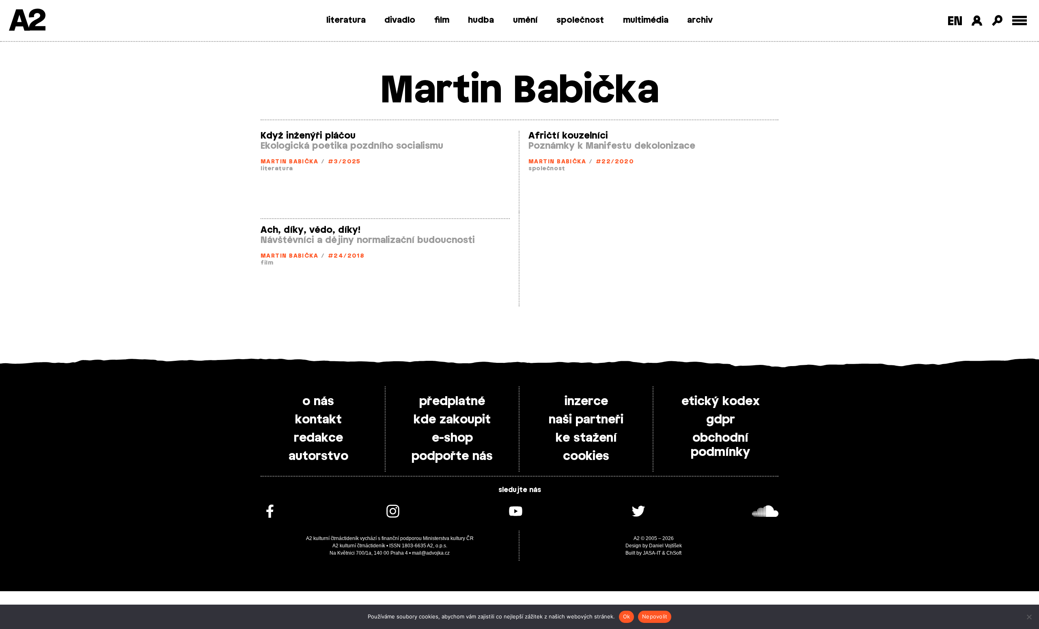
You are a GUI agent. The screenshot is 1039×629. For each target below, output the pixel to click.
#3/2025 (344, 161)
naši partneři (586, 419)
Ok (626, 616)
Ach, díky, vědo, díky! (310, 230)
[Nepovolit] (1029, 617)
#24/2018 (346, 256)
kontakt (318, 419)
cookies (586, 456)
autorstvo (318, 456)
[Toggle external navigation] (1019, 20)
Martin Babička (289, 161)
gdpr (720, 419)
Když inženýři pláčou (308, 135)
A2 (26, 21)
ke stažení (586, 438)
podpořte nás (452, 456)
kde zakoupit (452, 419)
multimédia (645, 20)
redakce (318, 438)
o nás (318, 401)
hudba (481, 20)
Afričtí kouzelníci (568, 135)
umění (525, 20)
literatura (346, 20)
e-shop (452, 438)
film (441, 20)
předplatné (452, 401)
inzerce (586, 401)
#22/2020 (615, 161)
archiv (700, 20)
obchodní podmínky (720, 445)
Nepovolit (654, 616)
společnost (580, 20)
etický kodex (720, 401)
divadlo (399, 20)
